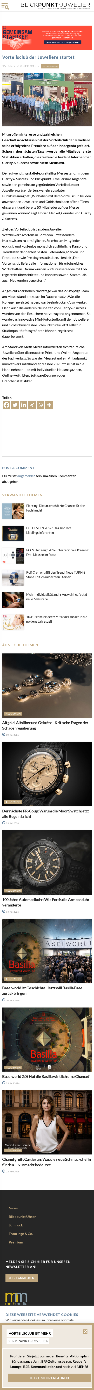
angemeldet (26, 476)
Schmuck (16, 1225)
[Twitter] (15, 405)
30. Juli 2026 (12, 734)
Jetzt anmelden (21, 1278)
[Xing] (32, 405)
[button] (85, 1331)
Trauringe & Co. (21, 1233)
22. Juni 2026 (12, 1171)
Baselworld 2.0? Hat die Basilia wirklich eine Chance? (46, 1076)
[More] (49, 405)
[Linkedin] (23, 405)
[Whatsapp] (40, 405)
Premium (16, 1242)
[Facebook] (6, 405)
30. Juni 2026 (12, 1000)
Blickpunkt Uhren (22, 1216)
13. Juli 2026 (12, 911)
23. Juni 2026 (12, 1083)
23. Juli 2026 (12, 823)
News (13, 1208)
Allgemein (50, 66)
